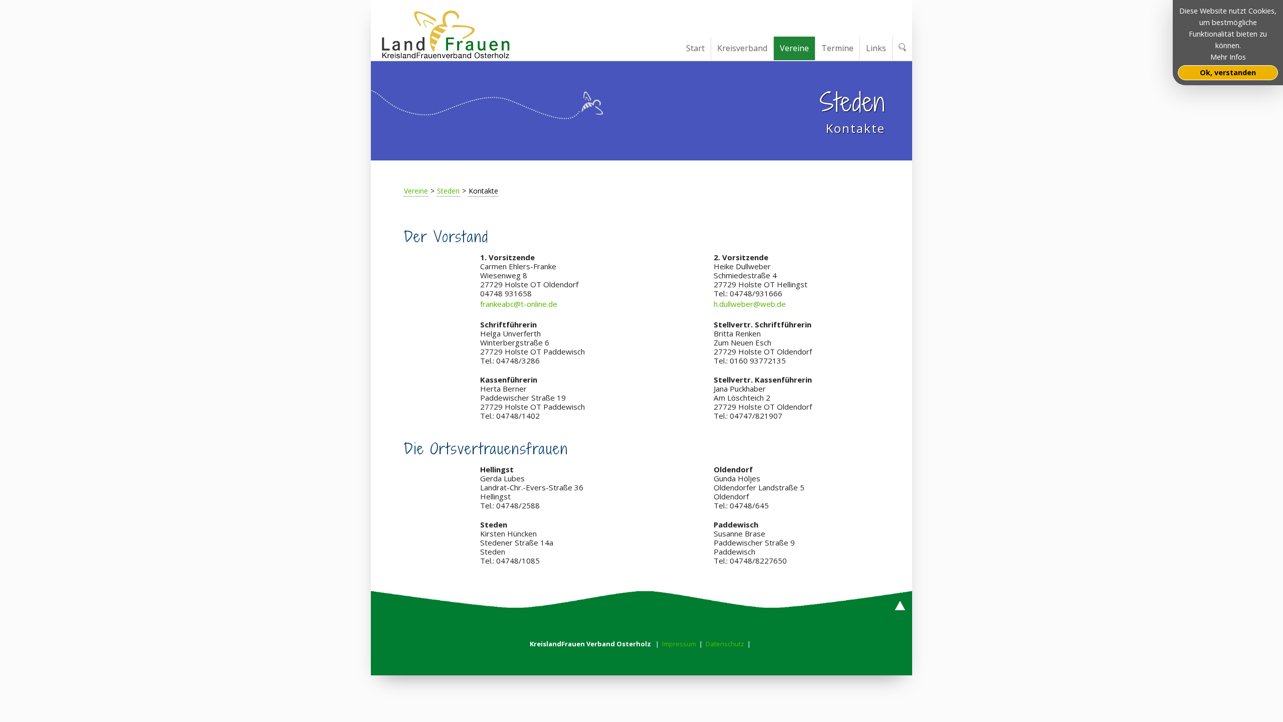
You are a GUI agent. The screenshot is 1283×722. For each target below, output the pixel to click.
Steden (448, 191)
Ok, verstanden (1228, 72)
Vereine (416, 191)
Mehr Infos (1228, 57)
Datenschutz (725, 643)
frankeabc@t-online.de (518, 304)
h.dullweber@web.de (750, 304)
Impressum (679, 643)
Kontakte (483, 191)
